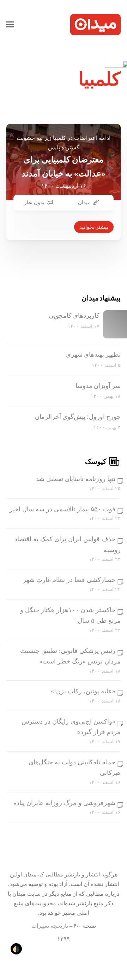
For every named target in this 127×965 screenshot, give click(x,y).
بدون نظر (34, 202)
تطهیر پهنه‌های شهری (93, 354)
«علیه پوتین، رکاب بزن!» (83, 691)
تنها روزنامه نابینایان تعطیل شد (75, 478)
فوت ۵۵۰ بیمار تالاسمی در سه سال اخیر (62, 509)
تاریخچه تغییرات (49, 926)
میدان (84, 202)
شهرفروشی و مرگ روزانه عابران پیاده (64, 803)
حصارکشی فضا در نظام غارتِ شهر (69, 579)
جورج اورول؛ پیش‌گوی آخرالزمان (78, 416)
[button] (10, 24)
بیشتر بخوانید (93, 227)
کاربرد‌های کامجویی (74, 315)
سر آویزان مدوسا (98, 385)
